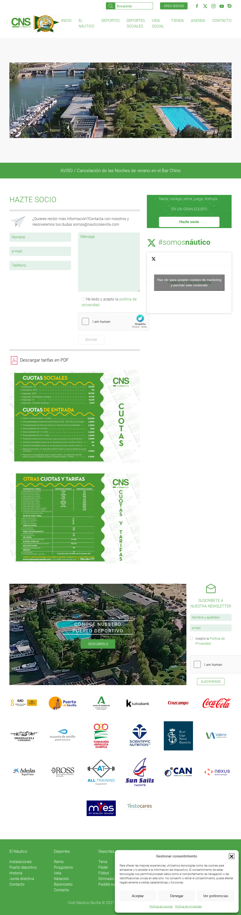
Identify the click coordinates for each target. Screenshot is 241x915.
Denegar (176, 896)
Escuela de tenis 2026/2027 (120, 170)
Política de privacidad (188, 906)
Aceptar (138, 896)
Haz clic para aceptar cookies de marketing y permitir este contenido (189, 282)
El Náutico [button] (86, 23)
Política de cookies (161, 906)
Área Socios (174, 6)
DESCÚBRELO (98, 644)
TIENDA (177, 20)
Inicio (66, 20)
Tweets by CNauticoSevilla (189, 282)
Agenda (198, 20)
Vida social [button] (158, 23)
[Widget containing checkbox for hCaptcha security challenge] (113, 321)
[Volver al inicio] (35, 23)
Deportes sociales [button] (136, 23)
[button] (231, 856)
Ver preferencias (215, 896)
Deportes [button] (110, 20)
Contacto (222, 20)
